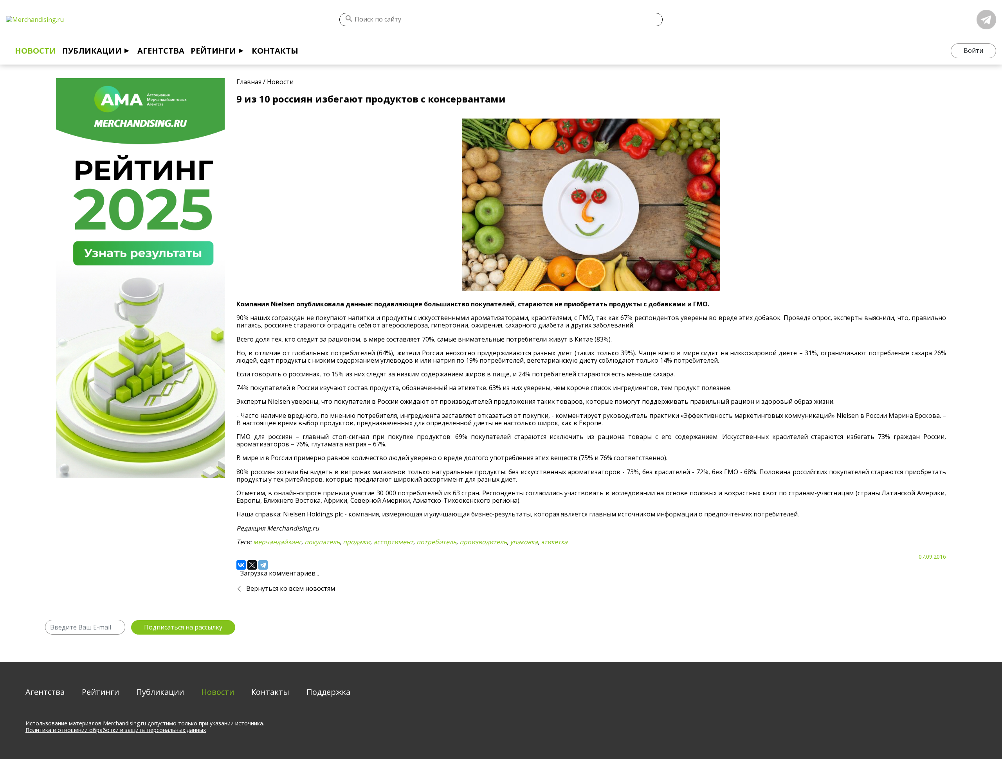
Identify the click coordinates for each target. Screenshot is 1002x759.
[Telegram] (263, 565)
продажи (356, 542)
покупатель (322, 542)
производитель (483, 542)
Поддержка (328, 692)
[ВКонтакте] (241, 565)
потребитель (436, 542)
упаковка (524, 542)
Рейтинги (213, 50)
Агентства (160, 50)
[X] (252, 565)
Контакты (275, 50)
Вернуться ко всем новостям (290, 588)
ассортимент (393, 542)
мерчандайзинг (277, 542)
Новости (35, 50)
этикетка (554, 542)
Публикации (92, 50)
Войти (973, 50)
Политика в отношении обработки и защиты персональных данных (115, 730)
